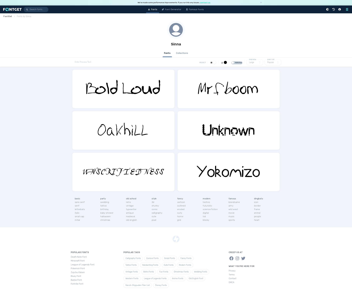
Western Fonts (132, 278)
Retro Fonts (148, 272)
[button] (328, 9)
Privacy (232, 271)
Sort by (271, 59)
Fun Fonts (163, 272)
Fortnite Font (77, 284)
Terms (232, 274)
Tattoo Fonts (131, 265)
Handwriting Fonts (150, 265)
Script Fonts (169, 258)
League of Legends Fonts (155, 278)
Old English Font (196, 278)
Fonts (167, 53)
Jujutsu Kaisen (78, 272)
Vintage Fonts (132, 272)
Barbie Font (76, 280)
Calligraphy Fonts (133, 258)
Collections (182, 53)
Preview (252, 59)
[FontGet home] (12, 9)
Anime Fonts (177, 278)
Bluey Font (76, 276)
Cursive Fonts (152, 258)
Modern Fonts (185, 265)
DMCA (231, 282)
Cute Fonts (169, 265)
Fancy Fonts (186, 258)
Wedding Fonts (200, 272)
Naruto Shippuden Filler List (138, 285)
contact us (205, 3)
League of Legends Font (82, 264)
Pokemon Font (78, 268)
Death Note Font (79, 257)
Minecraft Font (78, 261)
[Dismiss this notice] (261, 3)
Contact (232, 278)
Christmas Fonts (181, 272)
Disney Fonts (161, 285)
